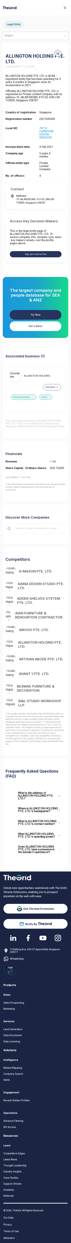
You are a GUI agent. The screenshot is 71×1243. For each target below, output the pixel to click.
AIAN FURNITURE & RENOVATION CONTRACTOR (39, 615)
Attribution (9, 1237)
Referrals (8, 1195)
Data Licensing (11, 1041)
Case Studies (10, 1177)
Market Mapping (12, 1067)
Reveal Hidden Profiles (16, 1100)
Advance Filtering (13, 1120)
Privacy (7, 1224)
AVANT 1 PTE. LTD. (34, 674)
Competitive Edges (14, 1153)
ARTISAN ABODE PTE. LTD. (41, 659)
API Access (9, 1127)
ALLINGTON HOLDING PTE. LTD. (40, 644)
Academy (8, 1189)
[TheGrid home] (10, 7)
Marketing (9, 1008)
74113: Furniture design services (46, 133)
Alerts (6, 1079)
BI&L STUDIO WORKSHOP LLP (39, 703)
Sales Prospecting (13, 1002)
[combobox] (38, 528)
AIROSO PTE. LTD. (34, 630)
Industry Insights (12, 1171)
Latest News (10, 1159)
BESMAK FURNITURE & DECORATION (35, 688)
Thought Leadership (15, 1165)
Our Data (8, 1217)
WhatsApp (17, 958)
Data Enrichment (12, 1035)
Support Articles (12, 1183)
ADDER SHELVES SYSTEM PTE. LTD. (38, 600)
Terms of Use (11, 1231)
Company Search (13, 1073)
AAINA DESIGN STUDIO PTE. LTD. (41, 586)
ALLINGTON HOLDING (37, 375)
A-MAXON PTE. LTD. (35, 571)
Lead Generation (12, 1029)
